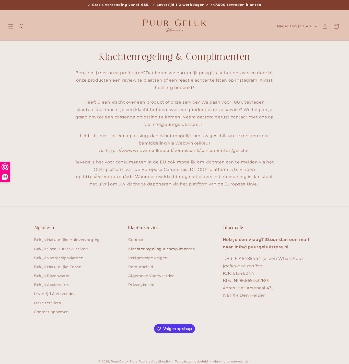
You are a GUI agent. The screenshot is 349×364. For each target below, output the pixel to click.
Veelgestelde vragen (147, 257)
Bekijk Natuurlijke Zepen (57, 266)
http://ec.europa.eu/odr (108, 176)
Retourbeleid (140, 266)
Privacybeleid (141, 284)
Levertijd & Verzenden (55, 293)
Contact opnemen (51, 311)
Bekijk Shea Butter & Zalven (61, 248)
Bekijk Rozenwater (52, 275)
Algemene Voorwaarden (151, 275)
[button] (10, 26)
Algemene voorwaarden (232, 361)
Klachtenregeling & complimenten (161, 248)
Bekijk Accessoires (52, 284)
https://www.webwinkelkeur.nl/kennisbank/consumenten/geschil (177, 150)
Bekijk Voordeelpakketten (58, 257)
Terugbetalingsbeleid (191, 361)
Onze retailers (47, 302)
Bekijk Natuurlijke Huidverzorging (67, 239)
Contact (136, 239)
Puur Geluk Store (124, 361)
